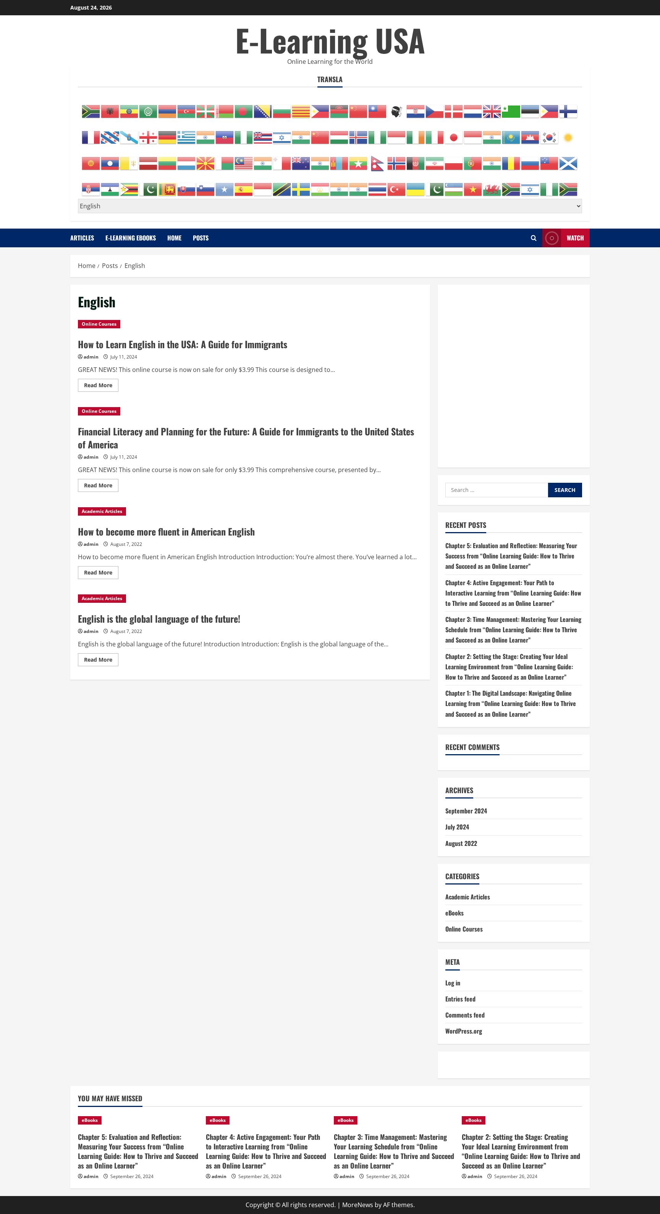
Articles (82, 237)
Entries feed (460, 998)
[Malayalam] (263, 159)
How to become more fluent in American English (166, 531)
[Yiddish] (530, 185)
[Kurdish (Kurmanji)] (568, 133)
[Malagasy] (225, 159)
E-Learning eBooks (130, 237)
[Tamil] (339, 185)
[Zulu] (568, 185)
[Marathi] (320, 159)
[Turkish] (396, 185)
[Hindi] (301, 133)
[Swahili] (282, 185)
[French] (91, 133)
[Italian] (435, 133)
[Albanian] (110, 107)
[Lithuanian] (167, 159)
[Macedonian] (205, 159)
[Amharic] (129, 107)
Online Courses (99, 324)
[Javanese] (473, 133)
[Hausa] (244, 133)
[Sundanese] (263, 185)
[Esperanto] (511, 107)
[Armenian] (167, 107)
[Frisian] (110, 133)
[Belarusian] (225, 107)
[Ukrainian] (415, 185)
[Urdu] (435, 185)
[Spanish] (244, 185)
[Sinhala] (167, 185)
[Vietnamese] (473, 185)
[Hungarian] (339, 133)
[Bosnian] (263, 107)
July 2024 (457, 826)
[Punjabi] (492, 159)
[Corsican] (396, 107)
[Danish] (454, 107)
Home (174, 237)
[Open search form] (534, 237)
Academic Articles (102, 511)
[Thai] (377, 185)
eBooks (454, 912)
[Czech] (435, 107)
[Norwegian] (396, 159)
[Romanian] (511, 159)
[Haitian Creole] (225, 133)
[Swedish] (301, 185)
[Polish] (454, 159)
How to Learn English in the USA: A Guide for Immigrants (182, 344)
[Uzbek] (454, 185)
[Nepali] (377, 159)
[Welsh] (492, 185)
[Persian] (435, 159)
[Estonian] (530, 107)
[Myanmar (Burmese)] (358, 159)
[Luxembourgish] (186, 159)
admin (91, 357)
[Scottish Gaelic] (568, 159)
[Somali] (225, 185)
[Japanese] (454, 133)
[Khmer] (530, 133)
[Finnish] (568, 107)
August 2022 (461, 843)
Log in (452, 982)
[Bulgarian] (282, 107)
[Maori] (301, 159)
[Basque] (205, 107)
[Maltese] (282, 159)
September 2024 (466, 810)
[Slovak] (186, 185)
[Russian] (530, 159)
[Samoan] (549, 159)
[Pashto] (415, 159)
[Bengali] (244, 107)
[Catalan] (301, 107)
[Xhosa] (511, 185)
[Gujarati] (205, 133)
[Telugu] (358, 185)
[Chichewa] (339, 107)
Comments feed (465, 1014)
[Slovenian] (205, 185)
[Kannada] (492, 133)
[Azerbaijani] (186, 107)
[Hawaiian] (263, 133)
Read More (101, 386)
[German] (167, 133)
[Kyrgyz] (91, 159)
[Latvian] (148, 159)
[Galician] (129, 133)
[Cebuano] (320, 107)
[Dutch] (473, 107)
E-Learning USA (330, 39)
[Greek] (186, 133)
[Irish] (415, 133)
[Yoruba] (549, 185)
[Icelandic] (358, 133)
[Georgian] (148, 133)
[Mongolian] (339, 159)
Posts (201, 237)
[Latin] (129, 159)
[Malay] (244, 159)
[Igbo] (377, 133)
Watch (575, 237)
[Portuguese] (473, 159)
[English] (492, 107)
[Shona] (129, 185)
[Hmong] (320, 133)
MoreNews (357, 1205)
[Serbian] (91, 185)
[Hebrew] (282, 133)
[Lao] (110, 159)
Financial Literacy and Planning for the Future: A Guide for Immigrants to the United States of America (246, 437)
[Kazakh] (511, 133)
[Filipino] (549, 107)
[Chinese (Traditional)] (377, 107)
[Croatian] (415, 107)
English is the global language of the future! (159, 618)
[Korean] (549, 133)
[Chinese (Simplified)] (358, 107)
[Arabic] (148, 107)
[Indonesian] (396, 133)
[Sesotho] (110, 185)
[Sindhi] (148, 185)
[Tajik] (320, 185)
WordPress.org (463, 1030)
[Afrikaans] (91, 107)
